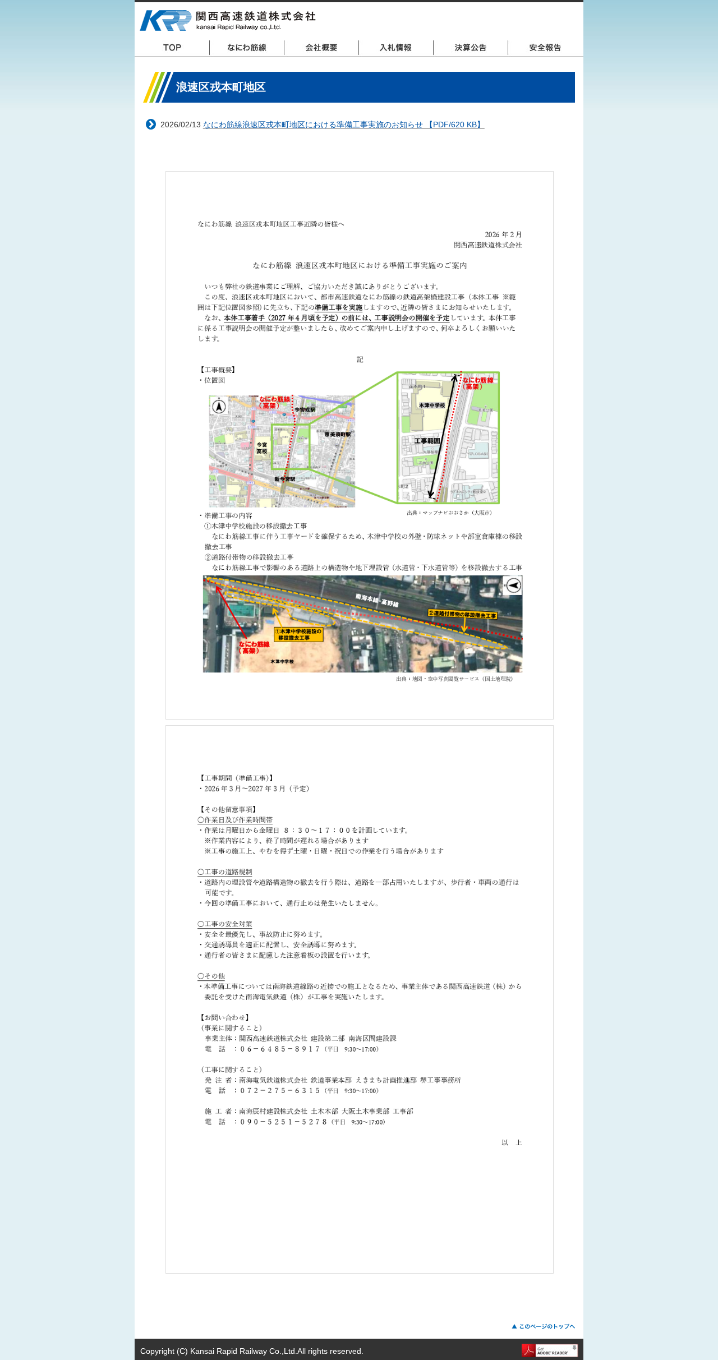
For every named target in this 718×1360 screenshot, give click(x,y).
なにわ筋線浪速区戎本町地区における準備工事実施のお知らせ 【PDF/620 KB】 (344, 124)
